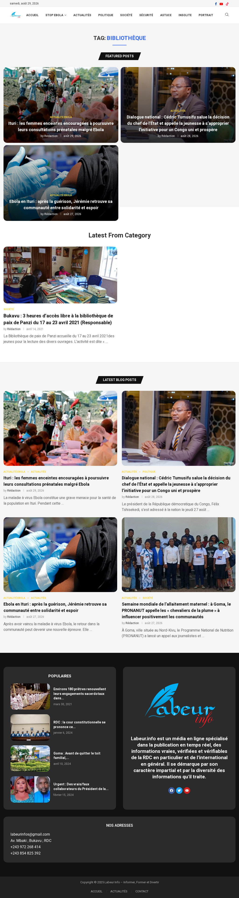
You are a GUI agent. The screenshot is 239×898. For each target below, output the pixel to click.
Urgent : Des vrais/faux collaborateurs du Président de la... (81, 786)
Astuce (166, 15)
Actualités (82, 15)
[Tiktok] (227, 4)
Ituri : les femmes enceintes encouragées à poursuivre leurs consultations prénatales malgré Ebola (61, 126)
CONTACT (141, 891)
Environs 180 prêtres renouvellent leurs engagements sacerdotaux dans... (79, 694)
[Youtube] (221, 4)
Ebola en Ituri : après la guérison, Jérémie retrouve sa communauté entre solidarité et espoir (60, 204)
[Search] (227, 15)
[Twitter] (179, 790)
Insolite (185, 15)
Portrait (206, 15)
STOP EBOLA (54, 15)
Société (126, 15)
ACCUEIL (32, 15)
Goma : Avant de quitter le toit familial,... (76, 756)
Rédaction (51, 136)
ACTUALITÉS (118, 891)
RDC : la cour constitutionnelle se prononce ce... (79, 724)
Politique (105, 15)
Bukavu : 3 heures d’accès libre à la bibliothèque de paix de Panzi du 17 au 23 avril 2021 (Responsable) (58, 319)
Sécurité (146, 15)
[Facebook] (216, 4)
